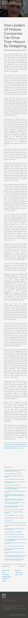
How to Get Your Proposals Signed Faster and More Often (15, 491)
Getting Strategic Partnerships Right (13, 473)
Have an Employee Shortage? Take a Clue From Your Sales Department (16, 540)
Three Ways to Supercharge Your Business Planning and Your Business (14, 506)
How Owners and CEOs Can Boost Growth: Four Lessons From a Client (15, 503)
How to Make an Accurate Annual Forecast (15, 517)
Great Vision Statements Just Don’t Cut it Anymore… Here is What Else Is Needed (14, 499)
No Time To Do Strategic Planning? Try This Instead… (15, 552)
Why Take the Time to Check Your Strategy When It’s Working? (15, 482)
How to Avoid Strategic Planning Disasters (14, 479)
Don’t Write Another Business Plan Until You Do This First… (15, 543)
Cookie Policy (23, 615)
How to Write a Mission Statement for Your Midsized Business (15, 529)
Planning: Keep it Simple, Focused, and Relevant (14, 476)
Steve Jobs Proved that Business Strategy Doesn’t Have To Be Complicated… (14, 559)
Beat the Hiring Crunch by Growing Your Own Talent (15, 525)
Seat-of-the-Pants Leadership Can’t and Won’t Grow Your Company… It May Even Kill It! (15, 556)
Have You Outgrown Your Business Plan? (14, 509)
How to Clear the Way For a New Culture (14, 534)
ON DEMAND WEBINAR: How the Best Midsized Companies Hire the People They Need (15, 495)
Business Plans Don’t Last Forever (12, 485)
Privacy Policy (16, 615)
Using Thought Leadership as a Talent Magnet (15, 522)
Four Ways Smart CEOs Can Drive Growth (14, 537)
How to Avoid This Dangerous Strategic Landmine (14, 512)
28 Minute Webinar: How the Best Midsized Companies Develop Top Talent (15, 470)
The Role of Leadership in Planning (13, 532)
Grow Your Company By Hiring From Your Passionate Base (14, 549)
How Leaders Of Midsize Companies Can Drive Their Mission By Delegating (15, 488)
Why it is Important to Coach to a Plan (14, 515)
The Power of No (9, 520)
